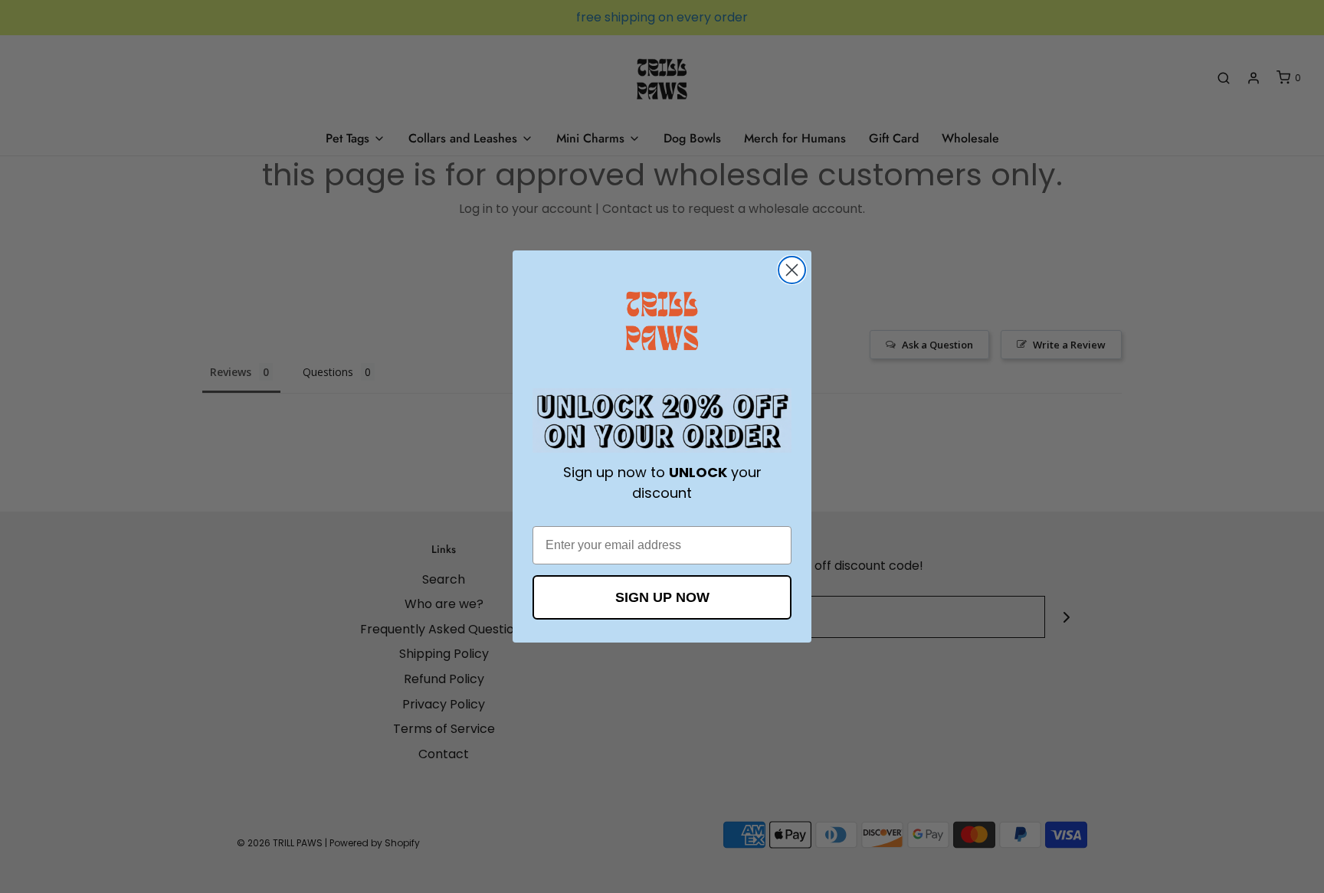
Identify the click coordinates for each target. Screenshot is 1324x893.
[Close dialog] (791, 270)
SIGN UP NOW (662, 597)
